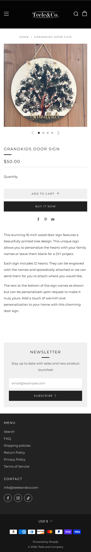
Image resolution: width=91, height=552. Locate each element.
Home (24, 36)
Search (9, 432)
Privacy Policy (14, 459)
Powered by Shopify (45, 541)
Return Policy (14, 452)
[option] (45, 85)
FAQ (7, 439)
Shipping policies (17, 445)
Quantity (11, 177)
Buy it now (45, 206)
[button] (39, 133)
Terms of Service (16, 466)
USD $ (43, 521)
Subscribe (43, 395)
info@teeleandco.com (21, 488)
